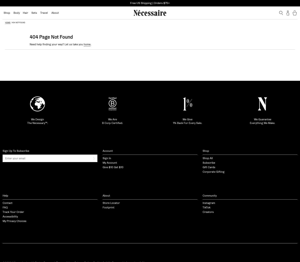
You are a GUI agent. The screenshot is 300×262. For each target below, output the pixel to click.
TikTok (206, 207)
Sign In (107, 158)
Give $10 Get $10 (113, 167)
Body (17, 13)
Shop (7, 13)
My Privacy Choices (14, 221)
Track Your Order (13, 212)
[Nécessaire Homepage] (150, 12)
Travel (44, 13)
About (55, 13)
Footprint (108, 207)
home (87, 44)
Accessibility (10, 216)
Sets (34, 13)
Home (7, 22)
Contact (7, 203)
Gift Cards (209, 167)
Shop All (208, 158)
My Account (110, 163)
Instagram (209, 203)
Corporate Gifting (213, 172)
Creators (208, 212)
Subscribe (209, 163)
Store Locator (111, 203)
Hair (25, 13)
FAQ (5, 207)
